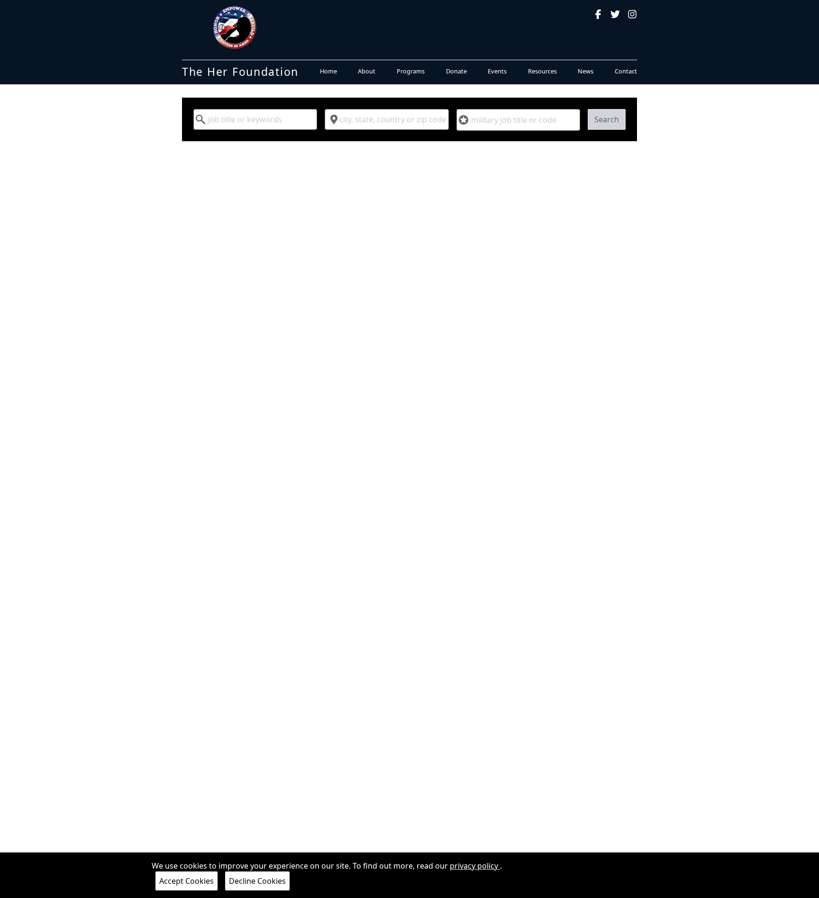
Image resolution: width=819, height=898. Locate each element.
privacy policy (475, 866)
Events (497, 71)
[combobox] (255, 119)
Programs (411, 71)
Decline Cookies (257, 881)
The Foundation (240, 71)
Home (328, 71)
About (366, 71)
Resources (542, 71)
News (585, 71)
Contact (626, 71)
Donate (456, 71)
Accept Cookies (186, 881)
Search (606, 119)
